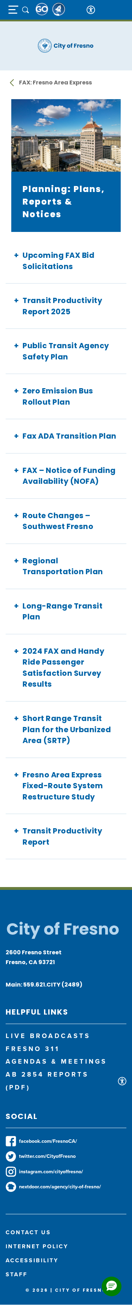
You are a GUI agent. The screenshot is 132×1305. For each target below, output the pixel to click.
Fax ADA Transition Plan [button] (70, 436)
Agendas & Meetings (56, 1061)
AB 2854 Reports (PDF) (47, 1081)
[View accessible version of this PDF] (122, 1081)
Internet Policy (37, 1246)
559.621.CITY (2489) (52, 985)
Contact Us (28, 1232)
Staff (16, 1274)
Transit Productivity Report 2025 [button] (62, 306)
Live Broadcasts (48, 1035)
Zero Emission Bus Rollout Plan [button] (58, 396)
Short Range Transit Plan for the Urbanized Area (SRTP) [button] (67, 729)
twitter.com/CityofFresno (47, 1156)
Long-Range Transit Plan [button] (62, 611)
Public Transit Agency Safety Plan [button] (66, 351)
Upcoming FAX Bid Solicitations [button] (58, 261)
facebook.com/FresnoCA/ (48, 1141)
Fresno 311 (33, 1048)
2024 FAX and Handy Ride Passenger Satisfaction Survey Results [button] (63, 667)
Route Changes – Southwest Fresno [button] (58, 521)
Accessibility (32, 1260)
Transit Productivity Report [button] (62, 836)
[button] (111, 1286)
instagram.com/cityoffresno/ (51, 1171)
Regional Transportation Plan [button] (63, 566)
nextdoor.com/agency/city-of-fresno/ (60, 1186)
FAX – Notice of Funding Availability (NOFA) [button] (69, 476)
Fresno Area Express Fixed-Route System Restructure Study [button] (63, 786)
